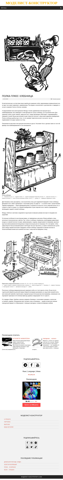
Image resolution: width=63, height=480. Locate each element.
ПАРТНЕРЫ (7, 421)
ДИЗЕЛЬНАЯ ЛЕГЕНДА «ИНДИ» (12, 462)
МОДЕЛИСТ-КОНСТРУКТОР (31, 3)
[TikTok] (35, 447)
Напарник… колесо (49, 338)
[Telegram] (25, 365)
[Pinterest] (31, 443)
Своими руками (56, 99)
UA (34, 374)
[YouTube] (37, 365)
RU (29, 374)
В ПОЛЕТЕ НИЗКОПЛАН (21, 338)
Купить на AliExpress (31, 405)
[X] (31, 447)
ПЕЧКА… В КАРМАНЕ (10, 467)
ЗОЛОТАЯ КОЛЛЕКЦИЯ (10, 464)
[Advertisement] (31, 21)
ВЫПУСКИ (7, 424)
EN (31, 374)
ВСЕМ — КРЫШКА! (9, 469)
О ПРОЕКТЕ (7, 419)
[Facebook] (31, 365)
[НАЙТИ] (61, 8)
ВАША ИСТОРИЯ (8, 427)
